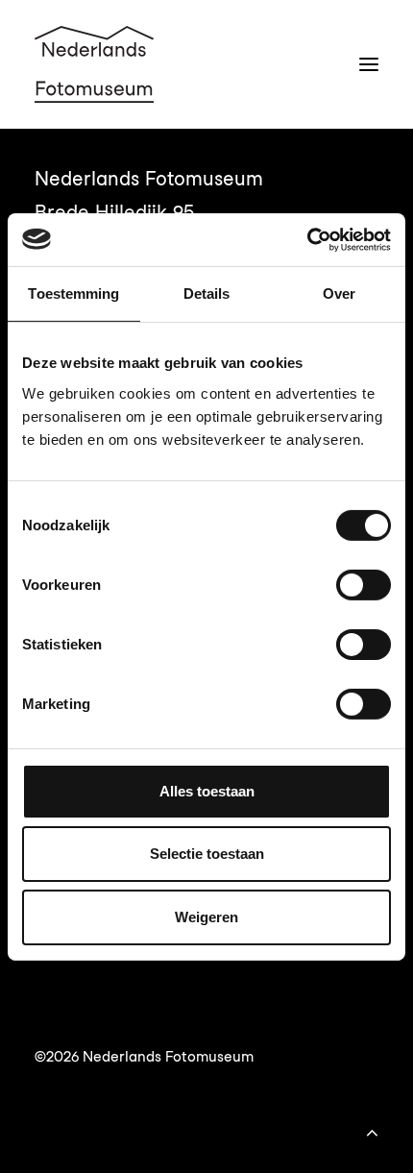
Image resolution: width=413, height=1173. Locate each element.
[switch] (363, 585)
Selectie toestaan (207, 853)
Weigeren (206, 917)
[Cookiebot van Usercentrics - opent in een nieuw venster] (307, 239)
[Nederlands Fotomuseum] (94, 64)
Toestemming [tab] (73, 293)
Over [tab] (339, 293)
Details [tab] (207, 293)
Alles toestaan (207, 791)
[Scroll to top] (372, 1129)
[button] (369, 64)
